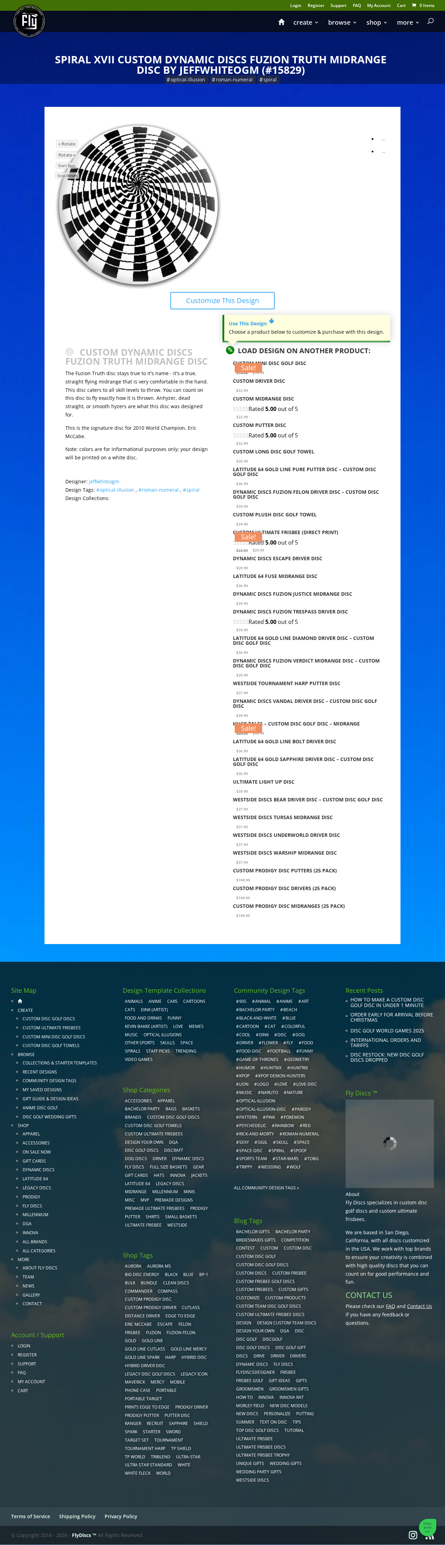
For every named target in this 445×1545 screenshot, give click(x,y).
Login (295, 5)
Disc (299, 1331)
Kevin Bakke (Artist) (146, 1026)
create (302, 23)
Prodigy (31, 1197)
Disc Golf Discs (142, 1150)
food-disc (250, 1051)
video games (139, 1059)
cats (130, 1010)
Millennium (35, 1215)
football (280, 1051)
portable (166, 1390)
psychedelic (252, 1125)
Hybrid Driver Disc (145, 1366)
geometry (298, 1059)
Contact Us (419, 1306)
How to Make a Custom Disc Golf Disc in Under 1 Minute (387, 1002)
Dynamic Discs (39, 1170)
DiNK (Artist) (154, 1010)
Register (316, 5)
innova (266, 1397)
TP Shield (181, 1448)
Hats (159, 1175)
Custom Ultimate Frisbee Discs (270, 1314)
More (405, 23)
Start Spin (67, 165)
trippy (245, 1167)
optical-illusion (188, 79)
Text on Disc (273, 1422)
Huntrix (299, 1068)
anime (286, 1001)
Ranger (133, 1423)
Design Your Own (144, 1142)
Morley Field (250, 1406)
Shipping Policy (77, 1516)
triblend (160, 1457)
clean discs (176, 1283)
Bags (171, 1109)
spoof (300, 1151)
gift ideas (279, 1381)
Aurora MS (159, 1266)
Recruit (155, 1423)
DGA (27, 1224)
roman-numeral (234, 79)
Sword (173, 1432)
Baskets (191, 1109)
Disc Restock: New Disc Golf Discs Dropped (387, 1057)
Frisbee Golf (249, 1381)
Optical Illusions (163, 1035)
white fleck (138, 1473)
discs (242, 1356)
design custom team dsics (286, 1323)
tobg (313, 1159)
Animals (134, 1001)
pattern (248, 1117)
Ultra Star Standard (148, 1465)
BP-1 (203, 1274)
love (282, 1084)
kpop (244, 1076)
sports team (253, 1159)
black (171, 1274)
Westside (177, 1225)
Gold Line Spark (142, 1357)
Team (28, 1277)
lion (244, 1084)
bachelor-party (257, 1010)
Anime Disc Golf (40, 1108)
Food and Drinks (143, 1018)
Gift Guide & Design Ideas (51, 1099)
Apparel (31, 1134)
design (243, 1323)
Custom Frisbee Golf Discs (265, 1281)
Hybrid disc (194, 1357)
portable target (143, 1399)
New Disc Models (289, 1406)
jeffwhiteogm (104, 481)
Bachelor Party (142, 1109)
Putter (132, 1217)
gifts (301, 1381)
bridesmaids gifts (256, 1240)
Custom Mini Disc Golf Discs (54, 1037)
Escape (165, 1324)
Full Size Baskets (168, 1167)
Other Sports (140, 1043)
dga (284, 1331)
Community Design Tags (49, 1081)
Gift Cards (34, 1161)
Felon (184, 1324)
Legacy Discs (37, 1188)
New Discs (247, 1414)
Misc (130, 1200)
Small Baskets (181, 1217)
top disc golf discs (257, 1430)
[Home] (281, 25)
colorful (294, 1026)
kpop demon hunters (282, 1076)
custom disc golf (256, 1256)
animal (263, 1001)
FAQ (357, 5)
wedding (271, 1167)
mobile (177, 1382)
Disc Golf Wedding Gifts (49, 1117)
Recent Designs (40, 1072)
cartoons (194, 1001)
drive (259, 1356)
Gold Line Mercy (189, 1349)
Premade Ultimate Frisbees (155, 1208)
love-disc (306, 1084)
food (307, 1043)
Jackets (199, 1175)
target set (137, 1440)
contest (245, 1248)
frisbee (132, 1333)
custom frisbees (254, 1289)
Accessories (36, 1143)
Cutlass (191, 1307)
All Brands (35, 1242)
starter (151, 1432)
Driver (160, 1159)
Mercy (157, 1382)
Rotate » (66, 155)
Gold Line (152, 1341)
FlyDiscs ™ (84, 1535)
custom (269, 1248)
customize (248, 1298)
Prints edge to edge (147, 1407)
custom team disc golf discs (268, 1306)
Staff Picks (158, 1051)
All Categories (39, 1251)
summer (245, 1422)
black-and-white (258, 1018)
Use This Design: (251, 323)
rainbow (284, 1125)
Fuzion (153, 1333)
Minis (189, 1192)
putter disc (177, 1415)
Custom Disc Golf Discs (49, 1019)
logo (263, 1084)
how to (244, 1397)
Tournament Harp (145, 1448)
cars (172, 1001)
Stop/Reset (67, 175)
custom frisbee (289, 1273)
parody (303, 1109)
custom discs (251, 1273)
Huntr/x (273, 1068)
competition (295, 1240)
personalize (277, 1414)
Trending (186, 1051)
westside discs (252, 1480)
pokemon (294, 1117)
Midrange (136, 1192)
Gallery (31, 1295)
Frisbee (288, 1372)
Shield (201, 1423)
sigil (262, 1142)
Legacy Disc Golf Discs (150, 1374)
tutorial (294, 1430)
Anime (155, 1001)
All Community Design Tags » (266, 1188)
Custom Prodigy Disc (148, 1299)
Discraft (173, 1150)
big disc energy (142, 1274)
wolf (295, 1167)
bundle (149, 1283)
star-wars (287, 1159)
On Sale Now (37, 1152)
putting (305, 1414)
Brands (133, 1117)
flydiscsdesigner (255, 1372)
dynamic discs (252, 1364)
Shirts (153, 1217)
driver (246, 1043)
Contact (32, 1304)
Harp (170, 1357)
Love (178, 1026)
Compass (168, 1291)
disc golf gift (290, 1347)
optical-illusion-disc (262, 1109)
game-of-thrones (258, 1059)
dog (300, 1035)
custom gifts (293, 1289)
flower (270, 1043)
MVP (144, 1200)
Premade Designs (174, 1200)
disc (282, 1035)
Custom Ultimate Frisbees (52, 1028)
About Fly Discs (40, 1268)
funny (306, 1051)
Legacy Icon (194, 1374)
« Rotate (66, 144)
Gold (130, 1341)
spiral (270, 79)
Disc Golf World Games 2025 (387, 1030)
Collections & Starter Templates (60, 1063)
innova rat (292, 1397)
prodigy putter (142, 1415)
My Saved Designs (42, 1090)
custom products (285, 1298)
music (131, 1035)
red (307, 1125)
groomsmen (250, 1389)
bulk (130, 1283)
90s (242, 1001)
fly (289, 1043)
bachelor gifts (253, 1232)
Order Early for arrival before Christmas (391, 1017)
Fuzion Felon (181, 1333)
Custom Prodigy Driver (150, 1307)
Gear (198, 1167)
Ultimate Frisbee (143, 1225)
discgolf (272, 1339)
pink (270, 1117)
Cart (401, 5)
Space (186, 1043)
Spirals (132, 1051)
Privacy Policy (121, 1516)
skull (282, 1142)
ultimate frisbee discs (261, 1447)
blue (188, 1274)
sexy (244, 1142)
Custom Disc (298, 1248)
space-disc (251, 1151)
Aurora (133, 1266)
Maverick (135, 1382)
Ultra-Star (188, 1457)
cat (272, 1026)
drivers (298, 1356)
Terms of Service (30, 1516)
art (305, 1001)
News (28, 1286)
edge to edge (180, 1316)
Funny (174, 1018)
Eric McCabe (138, 1324)
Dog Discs (136, 1159)
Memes (196, 1026)
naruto (269, 1092)
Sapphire (178, 1423)
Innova (30, 1233)
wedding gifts (286, 1463)
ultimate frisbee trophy (263, 1455)
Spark (131, 1432)
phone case (138, 1390)
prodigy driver (191, 1407)
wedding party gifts (259, 1472)
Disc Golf (246, 1339)
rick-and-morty (256, 1134)
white (184, 1465)
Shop (373, 23)
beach (290, 1010)
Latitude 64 (35, 1179)
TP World (135, 1457)
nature (295, 1092)
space (303, 1142)
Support (339, 5)
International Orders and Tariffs (385, 1042)
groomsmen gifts (289, 1389)
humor (247, 1068)
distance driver (142, 1316)
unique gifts (250, 1463)
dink (264, 1035)
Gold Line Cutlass (145, 1349)
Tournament (168, 1440)
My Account (379, 5)
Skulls (167, 1043)
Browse (339, 23)
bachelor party (292, 1232)
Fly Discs (32, 1206)
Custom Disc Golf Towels (51, 1045)
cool (244, 1035)
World (163, 1473)
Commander (138, 1291)
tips (297, 1422)
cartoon (249, 1026)
